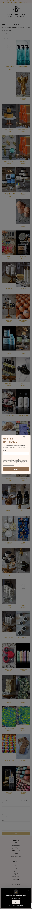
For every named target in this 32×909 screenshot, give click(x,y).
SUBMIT (16, 469)
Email (4, 450)
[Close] (24, 437)
